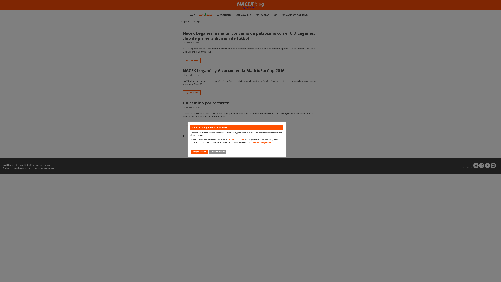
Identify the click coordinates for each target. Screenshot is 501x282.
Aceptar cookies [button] (199, 152)
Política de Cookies (236, 140)
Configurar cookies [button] (218, 152)
